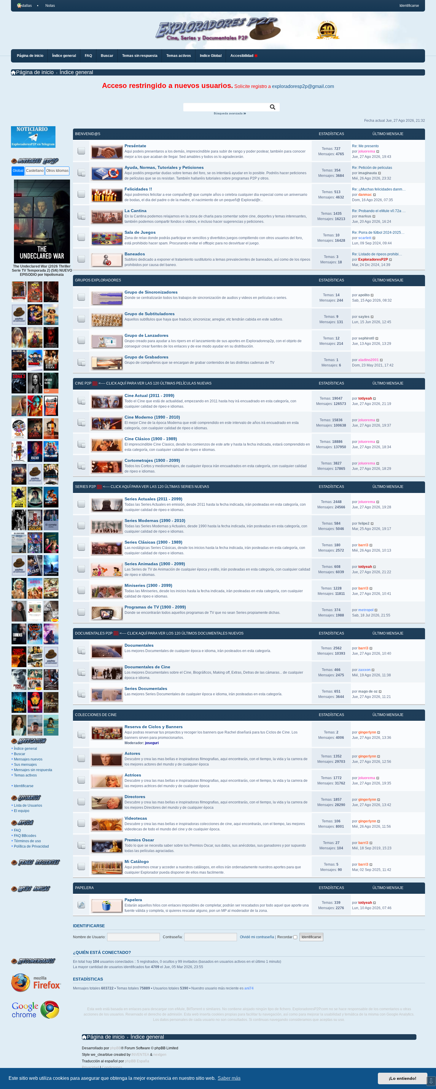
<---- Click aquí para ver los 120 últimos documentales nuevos (181, 633)
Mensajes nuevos (28, 759)
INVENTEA (140, 1055)
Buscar (19, 754)
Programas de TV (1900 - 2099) (155, 607)
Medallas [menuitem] (24, 6)
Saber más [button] (229, 1078)
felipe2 (364, 523)
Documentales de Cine (147, 666)
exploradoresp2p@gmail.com (303, 86)
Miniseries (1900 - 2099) (148, 585)
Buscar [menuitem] (107, 56)
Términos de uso (27, 841)
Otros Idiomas (57, 171)
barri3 (363, 545)
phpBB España (137, 1061)
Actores (132, 753)
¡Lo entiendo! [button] (402, 1078)
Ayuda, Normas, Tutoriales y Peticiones (164, 167)
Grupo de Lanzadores (146, 335)
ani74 (249, 988)
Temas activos (25, 775)
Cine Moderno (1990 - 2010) (152, 417)
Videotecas (136, 818)
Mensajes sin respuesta (33, 770)
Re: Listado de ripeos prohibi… (377, 254)
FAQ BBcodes (25, 836)
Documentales (139, 645)
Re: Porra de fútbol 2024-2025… (378, 232)
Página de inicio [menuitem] (30, 56)
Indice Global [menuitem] (211, 56)
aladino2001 (368, 360)
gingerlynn (367, 732)
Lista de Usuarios (28, 805)
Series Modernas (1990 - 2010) (155, 520)
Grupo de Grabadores (146, 357)
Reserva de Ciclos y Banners (154, 726)
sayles (364, 317)
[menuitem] (47, 6)
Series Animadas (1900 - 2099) (155, 563)
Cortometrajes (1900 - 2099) (152, 460)
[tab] (18, 171)
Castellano (35, 171)
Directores (135, 796)
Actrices (133, 775)
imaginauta (367, 173)
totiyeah (365, 398)
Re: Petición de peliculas (372, 168)
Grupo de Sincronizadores (151, 292)
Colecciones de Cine (96, 715)
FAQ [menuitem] (88, 56)
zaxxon (364, 670)
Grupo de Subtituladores (150, 313)
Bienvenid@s (87, 134)
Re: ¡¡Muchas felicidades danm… (379, 189)
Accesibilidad (242, 56)
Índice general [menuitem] (64, 56)
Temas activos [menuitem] (178, 56)
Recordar (285, 937)
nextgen (159, 1055)
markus (364, 216)
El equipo (21, 811)
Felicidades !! (138, 189)
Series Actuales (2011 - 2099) (153, 499)
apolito (364, 295)
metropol (365, 610)
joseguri (152, 743)
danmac (365, 195)
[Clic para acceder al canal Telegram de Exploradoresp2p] (33, 147)
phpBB (115, 1048)
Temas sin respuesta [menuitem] (139, 56)
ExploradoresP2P (373, 259)
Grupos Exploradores (98, 280)
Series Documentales (146, 688)
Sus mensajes (25, 765)
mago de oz (368, 691)
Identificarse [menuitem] (409, 6)
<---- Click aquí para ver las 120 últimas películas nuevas (154, 383)
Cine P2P (83, 383)
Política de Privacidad (31, 846)
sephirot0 (366, 338)
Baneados (135, 254)
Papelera (84, 888)
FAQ (17, 830)
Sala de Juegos (140, 232)
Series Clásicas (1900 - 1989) (153, 542)
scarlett (364, 238)
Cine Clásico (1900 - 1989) (151, 438)
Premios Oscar (139, 839)
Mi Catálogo (137, 861)
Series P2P (85, 487)
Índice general (25, 749)
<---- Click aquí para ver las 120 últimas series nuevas (155, 487)
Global (18, 171)
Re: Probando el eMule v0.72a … (379, 211)
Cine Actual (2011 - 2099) (149, 395)
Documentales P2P (93, 633)
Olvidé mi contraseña (257, 937)
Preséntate (135, 145)
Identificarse (24, 786)
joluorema (366, 151)
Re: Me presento (365, 146)
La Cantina (136, 210)
